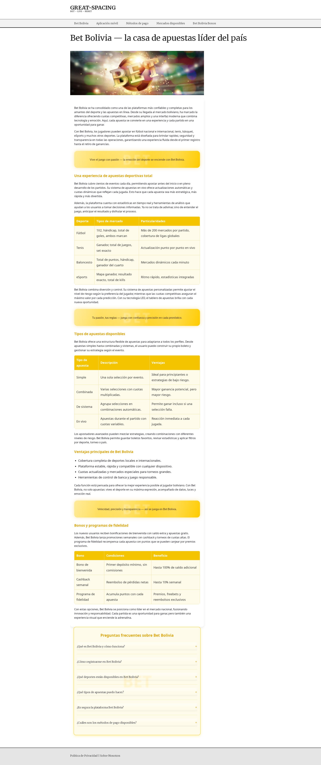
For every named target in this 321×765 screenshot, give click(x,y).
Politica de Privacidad (84, 755)
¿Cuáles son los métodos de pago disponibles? (137, 723)
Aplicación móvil (107, 23)
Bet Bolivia (81, 23)
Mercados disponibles (170, 23)
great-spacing (93, 7)
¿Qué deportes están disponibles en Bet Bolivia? (137, 677)
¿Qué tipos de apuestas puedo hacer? (137, 692)
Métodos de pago (137, 23)
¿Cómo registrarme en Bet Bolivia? (137, 661)
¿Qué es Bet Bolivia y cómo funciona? (137, 646)
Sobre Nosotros (110, 755)
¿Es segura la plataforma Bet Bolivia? (137, 707)
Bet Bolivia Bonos (204, 23)
